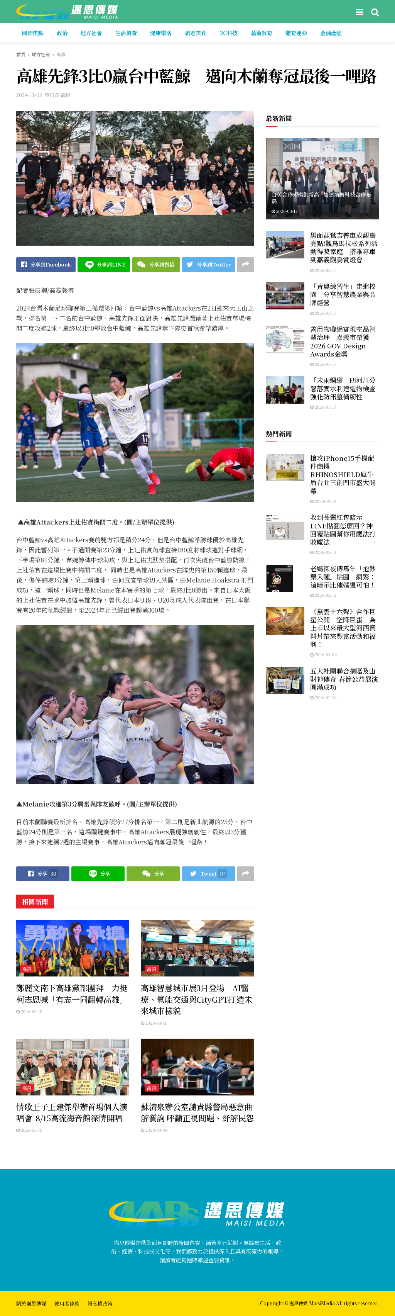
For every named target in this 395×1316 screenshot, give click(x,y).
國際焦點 (33, 33)
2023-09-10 (325, 501)
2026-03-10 (31, 1130)
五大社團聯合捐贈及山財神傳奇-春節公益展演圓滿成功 (344, 679)
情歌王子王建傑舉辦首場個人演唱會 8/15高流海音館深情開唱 (71, 1112)
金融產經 (331, 33)
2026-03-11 (155, 1023)
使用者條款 (66, 1303)
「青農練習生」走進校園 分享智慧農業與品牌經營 (343, 294)
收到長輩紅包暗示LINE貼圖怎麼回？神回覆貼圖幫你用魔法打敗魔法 (343, 529)
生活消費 (126, 33)
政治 (62, 33)
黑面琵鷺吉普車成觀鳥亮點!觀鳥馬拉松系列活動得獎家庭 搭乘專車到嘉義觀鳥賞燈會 (344, 247)
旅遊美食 (195, 33)
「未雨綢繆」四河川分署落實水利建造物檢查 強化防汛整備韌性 (343, 388)
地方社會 (91, 33)
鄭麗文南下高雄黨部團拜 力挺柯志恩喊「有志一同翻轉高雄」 (71, 993)
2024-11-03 (29, 94)
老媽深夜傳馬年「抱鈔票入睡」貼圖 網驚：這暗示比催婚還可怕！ (343, 577)
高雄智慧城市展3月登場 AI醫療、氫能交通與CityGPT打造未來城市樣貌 (196, 999)
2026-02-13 (325, 552)
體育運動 (296, 33)
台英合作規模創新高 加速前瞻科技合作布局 (321, 197)
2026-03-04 (325, 654)
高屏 (61, 54)
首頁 (20, 54)
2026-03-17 (286, 211)
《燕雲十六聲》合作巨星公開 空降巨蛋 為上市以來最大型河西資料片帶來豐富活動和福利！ (343, 627)
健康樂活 (161, 33)
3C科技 (228, 33)
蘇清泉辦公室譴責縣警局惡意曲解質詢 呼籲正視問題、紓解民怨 (197, 1112)
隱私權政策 (100, 1303)
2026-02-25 (325, 697)
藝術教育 (261, 33)
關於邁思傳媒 (31, 1303)
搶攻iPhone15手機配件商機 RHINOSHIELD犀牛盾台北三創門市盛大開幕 (343, 474)
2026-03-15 (31, 1011)
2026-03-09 (156, 1130)
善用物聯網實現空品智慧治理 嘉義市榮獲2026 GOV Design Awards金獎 (343, 341)
